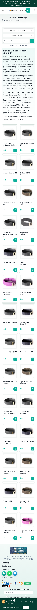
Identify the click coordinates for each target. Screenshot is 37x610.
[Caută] (32, 41)
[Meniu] (3, 10)
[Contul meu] (34, 10)
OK (26, 607)
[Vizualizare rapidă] (6, 136)
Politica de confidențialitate (11, 607)
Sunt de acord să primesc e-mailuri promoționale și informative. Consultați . (19, 597)
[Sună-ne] (4, 573)
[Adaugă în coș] (15, 150)
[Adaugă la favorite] (9, 136)
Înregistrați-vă (8, 1)
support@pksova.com (8, 577)
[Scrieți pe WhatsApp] (9, 573)
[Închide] (34, 3)
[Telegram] (15, 573)
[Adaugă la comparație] (13, 136)
